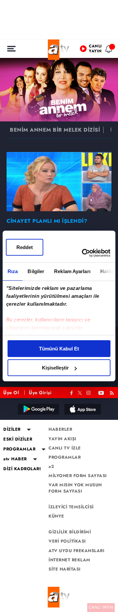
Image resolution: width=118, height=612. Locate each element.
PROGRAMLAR (19, 449)
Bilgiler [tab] (36, 271)
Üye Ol (11, 392)
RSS (113, 392)
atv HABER (15, 459)
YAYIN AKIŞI (62, 439)
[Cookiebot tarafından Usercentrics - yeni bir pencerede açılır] (83, 253)
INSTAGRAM (89, 392)
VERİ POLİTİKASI (67, 541)
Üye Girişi (40, 392)
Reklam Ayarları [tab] (72, 271)
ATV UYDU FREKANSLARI (76, 551)
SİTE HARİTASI (65, 569)
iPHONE (82, 409)
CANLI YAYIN (101, 607)
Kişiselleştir (55, 367)
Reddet (24, 247)
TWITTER (80, 392)
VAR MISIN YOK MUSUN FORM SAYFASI (75, 488)
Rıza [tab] (13, 271)
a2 (51, 467)
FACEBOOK (71, 392)
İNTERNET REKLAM (69, 560)
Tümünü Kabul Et (59, 348)
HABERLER (60, 429)
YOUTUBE (101, 392)
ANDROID (38, 409)
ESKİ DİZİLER (17, 439)
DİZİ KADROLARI (22, 469)
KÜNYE (56, 516)
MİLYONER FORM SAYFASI (78, 476)
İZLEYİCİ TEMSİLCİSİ (71, 507)
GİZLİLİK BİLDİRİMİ (70, 532)
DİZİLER (12, 429)
